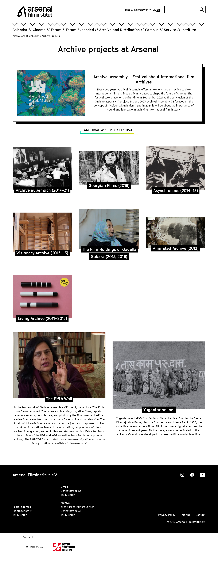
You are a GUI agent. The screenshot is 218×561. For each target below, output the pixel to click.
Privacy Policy (166, 514)
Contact (200, 514)
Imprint (185, 514)
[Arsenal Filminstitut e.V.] (34, 11)
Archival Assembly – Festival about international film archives (143, 79)
